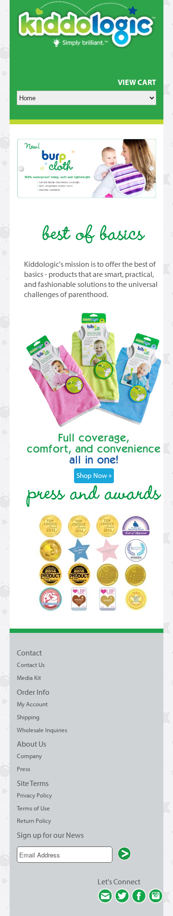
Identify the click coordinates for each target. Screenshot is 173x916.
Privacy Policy (34, 795)
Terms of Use (33, 808)
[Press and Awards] (93, 609)
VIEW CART (137, 82)
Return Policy (34, 820)
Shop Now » (93, 475)
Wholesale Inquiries (42, 730)
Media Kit (29, 677)
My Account (32, 704)
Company (29, 756)
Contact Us (31, 664)
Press (23, 769)
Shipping (28, 717)
